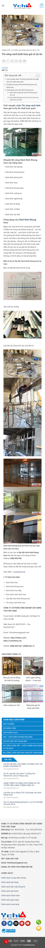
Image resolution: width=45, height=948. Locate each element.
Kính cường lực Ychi (12, 705)
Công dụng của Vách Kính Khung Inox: (20, 90)
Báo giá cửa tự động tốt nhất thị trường (11, 679)
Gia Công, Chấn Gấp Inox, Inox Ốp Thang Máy (22, 753)
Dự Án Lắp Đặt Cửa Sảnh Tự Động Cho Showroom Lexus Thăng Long (19, 774)
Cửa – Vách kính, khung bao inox (17, 737)
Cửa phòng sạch (10, 733)
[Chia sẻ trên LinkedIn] (25, 61)
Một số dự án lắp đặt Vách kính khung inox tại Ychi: (24, 94)
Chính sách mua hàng (10, 904)
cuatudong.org (19, 572)
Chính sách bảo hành (9, 891)
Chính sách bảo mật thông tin (13, 887)
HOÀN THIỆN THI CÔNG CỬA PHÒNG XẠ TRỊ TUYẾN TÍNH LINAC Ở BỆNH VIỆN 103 (21, 784)
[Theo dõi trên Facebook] (4, 923)
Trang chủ (6, 50)
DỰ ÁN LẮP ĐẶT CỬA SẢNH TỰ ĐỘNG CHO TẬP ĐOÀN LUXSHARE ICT (23, 765)
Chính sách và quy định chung (13, 878)
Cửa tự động (8, 724)
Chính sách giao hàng (10, 900)
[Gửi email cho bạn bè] (16, 61)
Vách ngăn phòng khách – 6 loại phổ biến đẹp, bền (33, 679)
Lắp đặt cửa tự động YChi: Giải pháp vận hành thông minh (22, 794)
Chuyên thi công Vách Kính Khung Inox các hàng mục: (21, 86)
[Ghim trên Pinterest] (20, 61)
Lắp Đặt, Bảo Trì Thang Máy (15, 741)
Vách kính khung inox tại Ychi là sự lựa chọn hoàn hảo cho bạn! (24, 99)
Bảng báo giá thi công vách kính (33, 706)
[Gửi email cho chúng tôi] (16, 923)
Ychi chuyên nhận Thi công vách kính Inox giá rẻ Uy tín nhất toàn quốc (22, 80)
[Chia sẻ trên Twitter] (12, 61)
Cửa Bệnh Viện (9, 728)
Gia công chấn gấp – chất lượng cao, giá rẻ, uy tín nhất (23, 747)
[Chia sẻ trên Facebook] (8, 61)
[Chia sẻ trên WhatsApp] (4, 61)
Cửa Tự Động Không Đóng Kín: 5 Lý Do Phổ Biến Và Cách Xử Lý (23, 803)
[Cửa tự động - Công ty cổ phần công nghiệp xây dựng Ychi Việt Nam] (22, 6)
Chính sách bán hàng (9, 882)
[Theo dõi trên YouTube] (28, 923)
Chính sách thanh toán (10, 895)
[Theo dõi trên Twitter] (10, 923)
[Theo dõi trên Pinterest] (22, 923)
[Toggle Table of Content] (36, 76)
